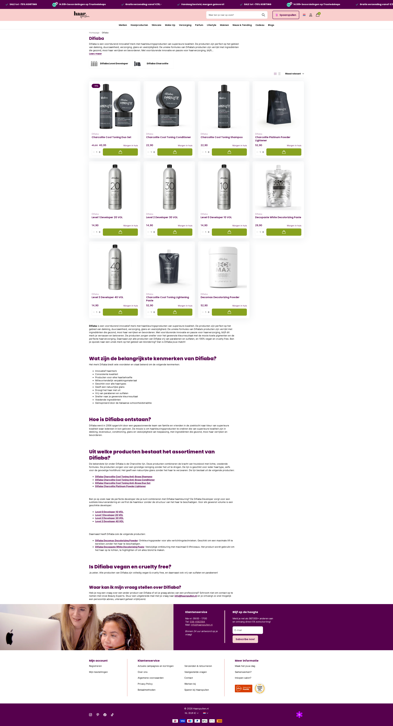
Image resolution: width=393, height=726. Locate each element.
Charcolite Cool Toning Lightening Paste (167, 299)
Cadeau (259, 25)
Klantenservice (149, 661)
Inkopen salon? (243, 677)
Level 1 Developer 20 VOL (107, 217)
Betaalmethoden (147, 689)
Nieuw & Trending (242, 25)
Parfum (199, 25)
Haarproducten (139, 25)
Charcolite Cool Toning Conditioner (168, 137)
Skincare (156, 25)
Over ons (143, 672)
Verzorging (185, 25)
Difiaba (95, 134)
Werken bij (190, 683)
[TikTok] (112, 714)
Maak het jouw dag (245, 666)
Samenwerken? (243, 672)
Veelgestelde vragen (195, 672)
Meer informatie (247, 661)
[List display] (279, 74)
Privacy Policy (145, 683)
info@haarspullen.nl (186, 596)
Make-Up (170, 25)
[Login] (310, 15)
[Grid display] (275, 74)
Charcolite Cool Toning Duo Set (111, 137)
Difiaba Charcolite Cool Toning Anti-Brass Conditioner (125, 479)
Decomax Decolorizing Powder (220, 297)
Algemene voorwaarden (151, 677)
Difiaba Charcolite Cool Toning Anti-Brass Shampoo (123, 476)
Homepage (94, 32)
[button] (99, 152)
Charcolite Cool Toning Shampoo (222, 137)
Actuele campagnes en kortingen (156, 666)
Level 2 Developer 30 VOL (162, 217)
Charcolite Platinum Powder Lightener (272, 139)
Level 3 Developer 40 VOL (107, 297)
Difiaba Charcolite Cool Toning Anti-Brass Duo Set (122, 483)
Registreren (95, 666)
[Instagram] (90, 714)
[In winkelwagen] (120, 152)
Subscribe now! (245, 639)
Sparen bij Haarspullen (196, 689)
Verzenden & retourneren (198, 666)
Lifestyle (211, 25)
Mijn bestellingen (98, 672)
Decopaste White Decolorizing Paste (278, 217)
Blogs (271, 25)
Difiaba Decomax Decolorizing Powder (116, 540)
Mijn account (98, 661)
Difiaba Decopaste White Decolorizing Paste (119, 546)
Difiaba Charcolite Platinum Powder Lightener (120, 486)
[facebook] (104, 714)
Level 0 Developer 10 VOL (216, 217)
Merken (123, 25)
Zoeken (263, 15)
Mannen (224, 25)
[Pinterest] (98, 714)
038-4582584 (197, 621)
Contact (188, 677)
